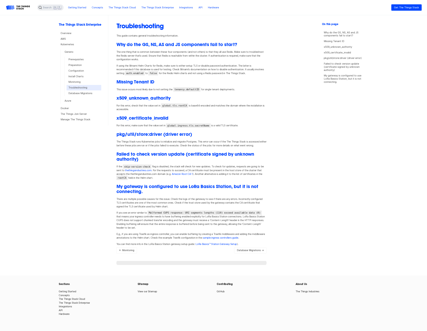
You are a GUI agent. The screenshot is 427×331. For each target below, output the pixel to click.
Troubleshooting (77, 87)
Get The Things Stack (406, 7)
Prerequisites (76, 59)
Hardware (213, 7)
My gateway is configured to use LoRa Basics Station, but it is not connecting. (342, 78)
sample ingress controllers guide (220, 237)
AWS (63, 38)
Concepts (97, 7)
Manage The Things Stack (75, 119)
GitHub (221, 291)
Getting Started (77, 7)
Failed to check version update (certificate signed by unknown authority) (342, 67)
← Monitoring (126, 250)
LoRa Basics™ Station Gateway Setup (216, 244)
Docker (65, 108)
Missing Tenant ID (334, 41)
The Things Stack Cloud (122, 7)
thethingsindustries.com (138, 170)
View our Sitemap (147, 291)
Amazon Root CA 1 (182, 174)
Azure (68, 100)
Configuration (76, 70)
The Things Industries (307, 291)
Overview (66, 33)
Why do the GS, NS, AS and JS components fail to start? (341, 34)
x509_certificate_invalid (337, 52)
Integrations (186, 7)
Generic (69, 51)
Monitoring (74, 81)
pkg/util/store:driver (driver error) (343, 58)
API (200, 7)
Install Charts (76, 76)
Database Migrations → (250, 250)
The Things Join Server (74, 113)
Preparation (75, 65)
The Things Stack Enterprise (157, 7)
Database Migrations (80, 93)
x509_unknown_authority (338, 46)
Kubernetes (67, 44)
